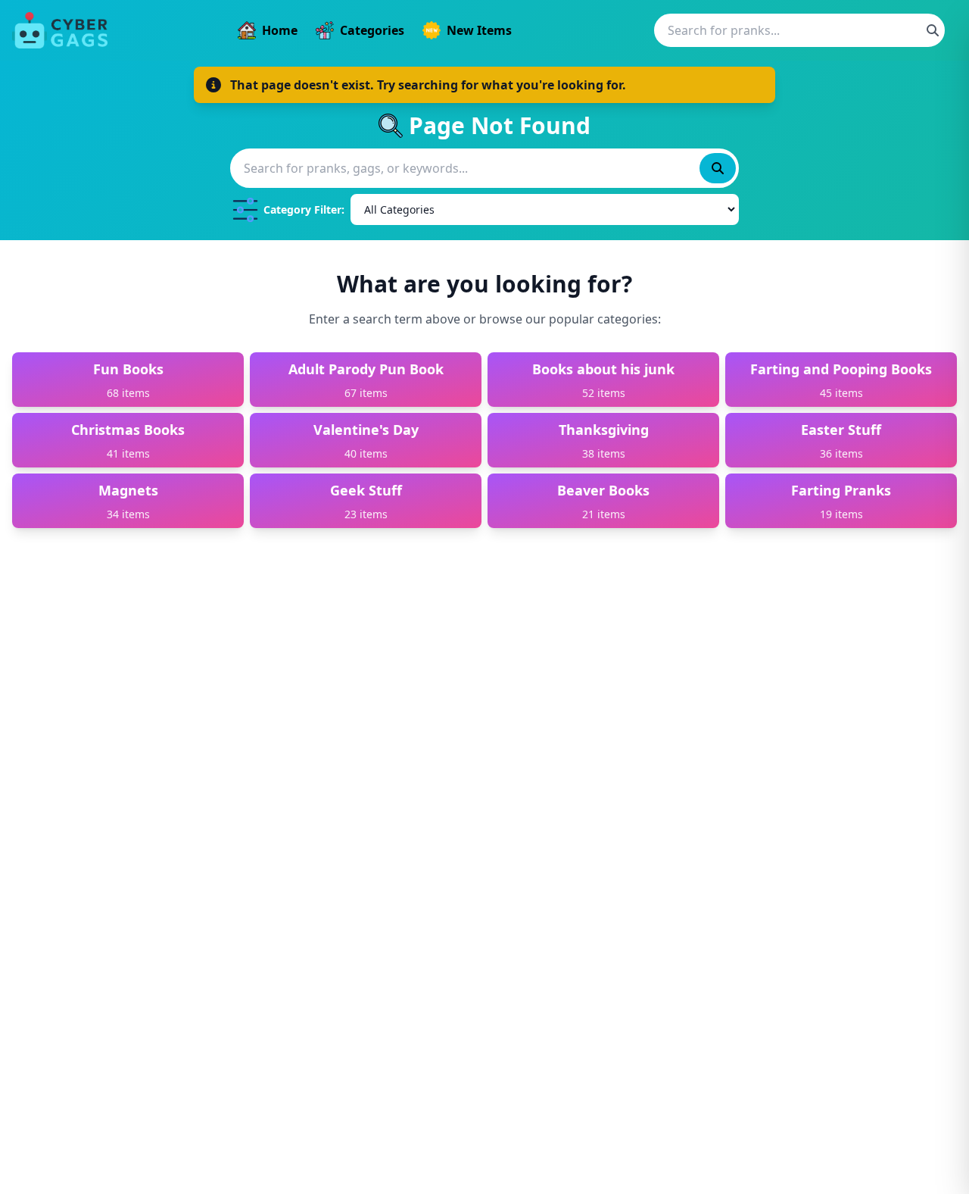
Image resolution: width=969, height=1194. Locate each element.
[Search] (933, 30)
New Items (479, 30)
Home (280, 30)
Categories (372, 30)
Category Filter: (303, 209)
